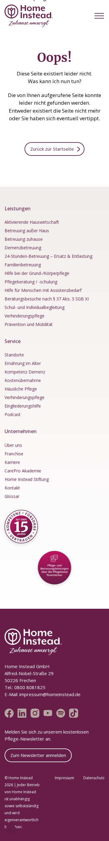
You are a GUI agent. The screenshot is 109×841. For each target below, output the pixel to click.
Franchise (14, 454)
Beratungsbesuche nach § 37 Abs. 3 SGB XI (47, 299)
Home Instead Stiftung (27, 479)
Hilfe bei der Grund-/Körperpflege (37, 273)
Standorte (14, 355)
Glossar (12, 496)
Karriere (12, 462)
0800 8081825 (29, 687)
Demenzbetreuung (23, 248)
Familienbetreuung (23, 265)
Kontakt (12, 488)
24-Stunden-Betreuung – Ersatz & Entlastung (48, 256)
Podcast (13, 414)
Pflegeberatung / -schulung (31, 282)
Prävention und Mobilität (29, 324)
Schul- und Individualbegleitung (34, 307)
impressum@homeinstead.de (50, 694)
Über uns (13, 445)
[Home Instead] (29, 16)
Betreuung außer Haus (27, 230)
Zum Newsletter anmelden (38, 755)
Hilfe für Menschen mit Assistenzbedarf (43, 290)
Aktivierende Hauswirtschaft (32, 222)
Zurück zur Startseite (52, 149)
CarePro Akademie (23, 471)
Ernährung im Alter (23, 363)
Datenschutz (93, 777)
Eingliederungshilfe (23, 406)
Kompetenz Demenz (25, 372)
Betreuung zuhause (24, 239)
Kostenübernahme (23, 380)
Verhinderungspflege (25, 316)
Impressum (64, 777)
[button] (99, 15)
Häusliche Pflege (21, 389)
